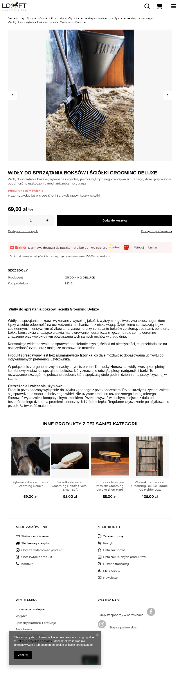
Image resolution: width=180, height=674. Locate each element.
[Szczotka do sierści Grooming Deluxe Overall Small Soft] (70, 456)
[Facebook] (151, 612)
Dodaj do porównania (156, 231)
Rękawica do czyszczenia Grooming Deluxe (30, 484)
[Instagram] (102, 624)
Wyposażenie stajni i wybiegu (89, 18)
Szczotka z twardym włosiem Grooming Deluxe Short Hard (109, 485)
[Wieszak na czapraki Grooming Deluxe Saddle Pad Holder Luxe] (149, 456)
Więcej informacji (146, 247)
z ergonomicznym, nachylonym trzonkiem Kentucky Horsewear (79, 367)
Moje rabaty (111, 570)
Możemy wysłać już (21, 195)
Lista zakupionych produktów (124, 557)
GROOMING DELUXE (80, 277)
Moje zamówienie (32, 527)
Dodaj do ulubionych (23, 231)
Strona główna (37, 18)
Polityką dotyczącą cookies (34, 641)
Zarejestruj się (113, 536)
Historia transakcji (116, 564)
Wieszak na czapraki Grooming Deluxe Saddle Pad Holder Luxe (149, 485)
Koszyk (108, 543)
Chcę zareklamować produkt (42, 550)
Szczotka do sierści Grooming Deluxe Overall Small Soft (70, 485)
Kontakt (27, 564)
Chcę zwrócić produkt (36, 557)
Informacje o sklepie (30, 609)
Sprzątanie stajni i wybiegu (133, 18)
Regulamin (24, 629)
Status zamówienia (35, 536)
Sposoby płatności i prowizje (36, 622)
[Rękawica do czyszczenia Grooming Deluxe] (30, 456)
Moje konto (109, 527)
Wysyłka (21, 616)
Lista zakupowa (114, 550)
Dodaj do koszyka (115, 220)
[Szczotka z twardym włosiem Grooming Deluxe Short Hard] (110, 456)
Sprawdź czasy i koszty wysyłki (78, 195)
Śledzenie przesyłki (35, 543)
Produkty (57, 18)
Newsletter (111, 577)
